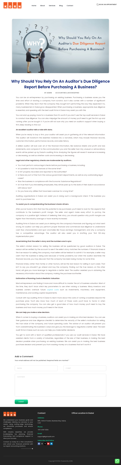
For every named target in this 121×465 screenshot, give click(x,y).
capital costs (53, 289)
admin (49, 93)
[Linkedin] (51, 443)
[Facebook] (39, 443)
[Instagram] (42, 443)
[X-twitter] (45, 443)
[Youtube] (48, 443)
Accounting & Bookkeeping (67, 93)
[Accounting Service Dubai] (12, 5)
